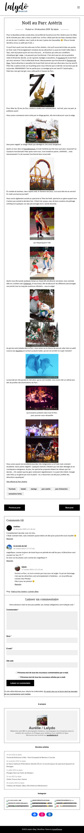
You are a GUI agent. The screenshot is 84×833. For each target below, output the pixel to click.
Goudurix (61, 58)
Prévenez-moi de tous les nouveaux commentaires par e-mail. (43, 672)
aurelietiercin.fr (52, 735)
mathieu (16, 526)
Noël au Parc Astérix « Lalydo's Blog (24, 591)
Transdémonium (29, 149)
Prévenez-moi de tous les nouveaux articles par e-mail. (43, 677)
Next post (69, 507)
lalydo (24, 567)
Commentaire (12, 609)
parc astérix (46, 489)
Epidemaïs (27, 284)
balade (23, 489)
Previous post (14, 507)
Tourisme (12, 489)
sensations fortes (15, 494)
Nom (8, 636)
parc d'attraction (61, 489)
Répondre (9, 539)
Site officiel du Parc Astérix (16, 482)
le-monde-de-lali (20, 546)
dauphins (19, 351)
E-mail (9, 648)
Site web (9, 660)
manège (34, 489)
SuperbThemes (57, 829)
